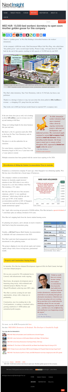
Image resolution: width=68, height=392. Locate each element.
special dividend (58, 210)
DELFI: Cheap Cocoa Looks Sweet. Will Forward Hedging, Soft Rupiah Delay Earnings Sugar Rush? (34, 349)
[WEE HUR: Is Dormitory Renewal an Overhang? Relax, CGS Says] (4, 341)
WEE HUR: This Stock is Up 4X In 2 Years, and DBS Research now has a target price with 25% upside (34, 352)
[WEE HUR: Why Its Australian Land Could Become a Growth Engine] (4, 334)
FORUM (25, 13)
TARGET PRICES (15, 13)
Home (11, 362)
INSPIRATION (43, 13)
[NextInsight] (13, 5)
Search (62, 21)
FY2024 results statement (43, 151)
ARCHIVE (34, 13)
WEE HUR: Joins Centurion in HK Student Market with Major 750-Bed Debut (28, 338)
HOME (6, 13)
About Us (54, 13)
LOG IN (6, 17)
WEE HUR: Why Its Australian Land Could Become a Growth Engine (25, 334)
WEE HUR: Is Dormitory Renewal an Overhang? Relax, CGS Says (24, 342)
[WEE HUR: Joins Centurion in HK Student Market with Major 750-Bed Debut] (4, 338)
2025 (23, 362)
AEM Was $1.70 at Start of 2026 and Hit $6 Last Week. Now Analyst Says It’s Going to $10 (32, 345)
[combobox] (52, 21)
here (30, 324)
